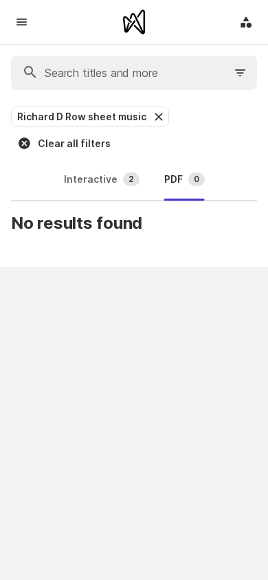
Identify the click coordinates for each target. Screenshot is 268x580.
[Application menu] (246, 22)
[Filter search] (241, 73)
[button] (157, 117)
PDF (181, 179)
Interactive (99, 179)
